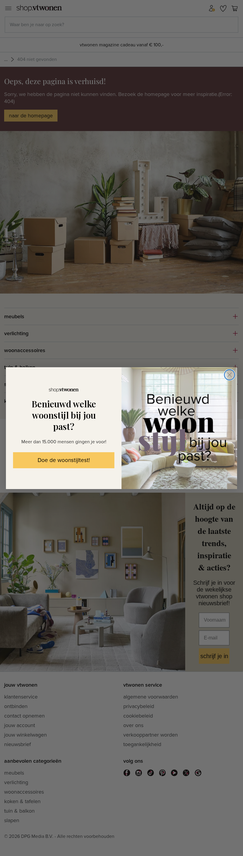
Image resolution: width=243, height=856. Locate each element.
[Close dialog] (229, 375)
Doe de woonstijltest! (64, 460)
